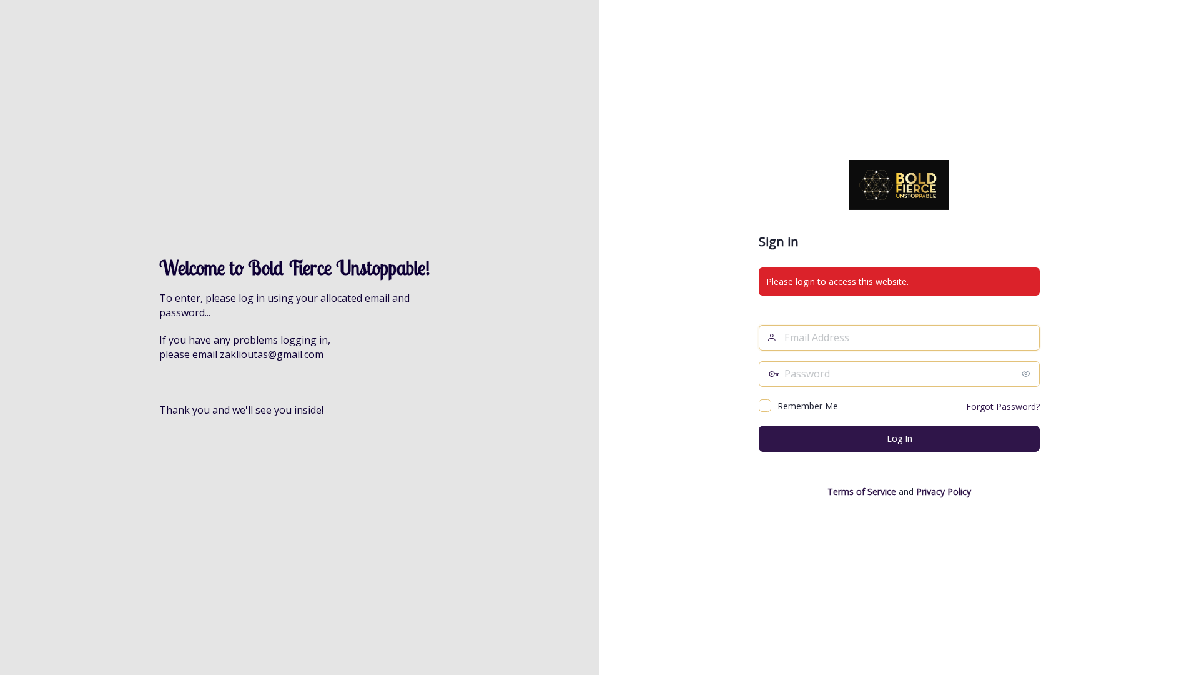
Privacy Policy (943, 492)
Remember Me (807, 406)
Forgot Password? (1003, 406)
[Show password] (1027, 373)
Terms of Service (861, 492)
